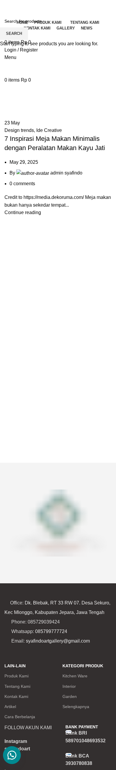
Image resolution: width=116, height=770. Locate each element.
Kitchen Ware (74, 676)
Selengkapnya (75, 706)
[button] (12, 755)
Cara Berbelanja (19, 716)
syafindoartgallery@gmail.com (58, 640)
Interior (69, 686)
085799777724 (51, 631)
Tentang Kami (17, 686)
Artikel (10, 706)
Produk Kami (16, 676)
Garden (69, 696)
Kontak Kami (16, 696)
